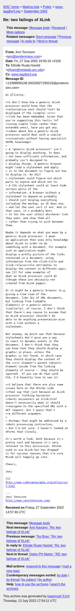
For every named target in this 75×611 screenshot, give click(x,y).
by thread (13, 579)
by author (45, 579)
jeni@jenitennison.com (23, 56)
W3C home (11, 7)
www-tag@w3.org (24, 74)
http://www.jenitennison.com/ (28, 500)
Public (47, 7)
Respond (58, 27)
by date (62, 575)
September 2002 (35, 11)
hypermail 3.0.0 (58, 596)
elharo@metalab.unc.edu (25, 69)
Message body (39, 27)
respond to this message (43, 566)
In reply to (28, 41)
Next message (46, 36)
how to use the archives (31, 584)
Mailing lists (31, 7)
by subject (29, 579)
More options (15, 32)
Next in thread (48, 41)
